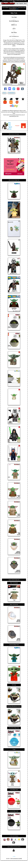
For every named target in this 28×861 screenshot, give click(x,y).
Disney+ (4, 92)
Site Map (14, 856)
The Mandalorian (11, 92)
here (17, 8)
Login (17, 3)
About (25, 3)
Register (21, 3)
